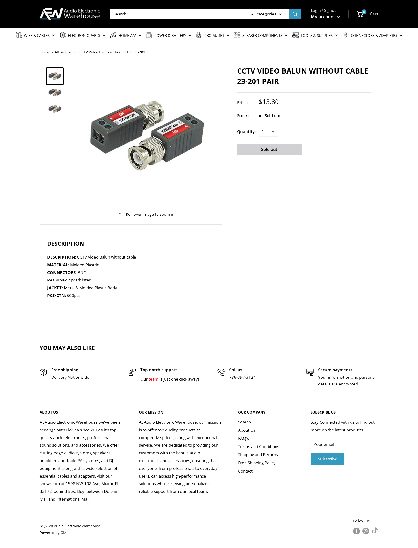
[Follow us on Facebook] (356, 530)
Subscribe (327, 459)
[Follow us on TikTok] (375, 530)
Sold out (269, 149)
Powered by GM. (53, 532)
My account (323, 17)
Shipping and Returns (258, 454)
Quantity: (246, 131)
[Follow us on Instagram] (365, 530)
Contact (245, 471)
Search (244, 422)
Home (45, 52)
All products (65, 52)
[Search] (295, 14)
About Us (246, 430)
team (154, 379)
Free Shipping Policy (257, 463)
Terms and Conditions (258, 446)
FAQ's (243, 438)
